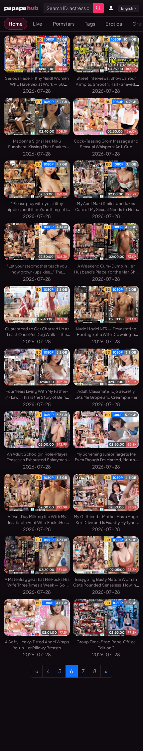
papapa (21, 8)
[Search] (98, 8)
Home (16, 24)
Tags (90, 24)
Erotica (113, 24)
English (127, 8)
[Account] (111, 8)
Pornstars (63, 24)
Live (37, 24)
